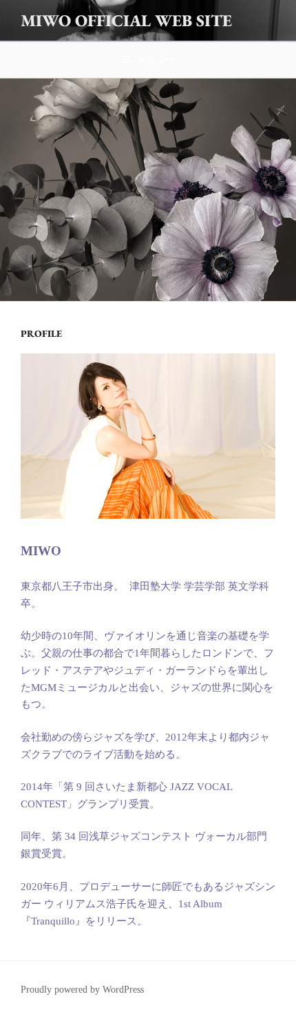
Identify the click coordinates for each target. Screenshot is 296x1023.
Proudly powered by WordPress (82, 989)
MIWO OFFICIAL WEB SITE (126, 20)
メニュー (155, 59)
